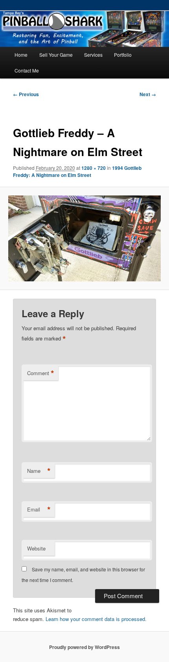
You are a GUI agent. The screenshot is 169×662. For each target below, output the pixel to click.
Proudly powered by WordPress (84, 647)
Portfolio (123, 54)
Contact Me (27, 70)
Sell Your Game (56, 54)
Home (21, 54)
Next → (148, 94)
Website (36, 548)
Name (39, 471)
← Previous (26, 94)
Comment (40, 373)
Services (93, 54)
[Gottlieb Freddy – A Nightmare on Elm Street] (84, 238)
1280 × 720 (93, 167)
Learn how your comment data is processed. (96, 619)
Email (39, 509)
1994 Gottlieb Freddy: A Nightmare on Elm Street (77, 171)
